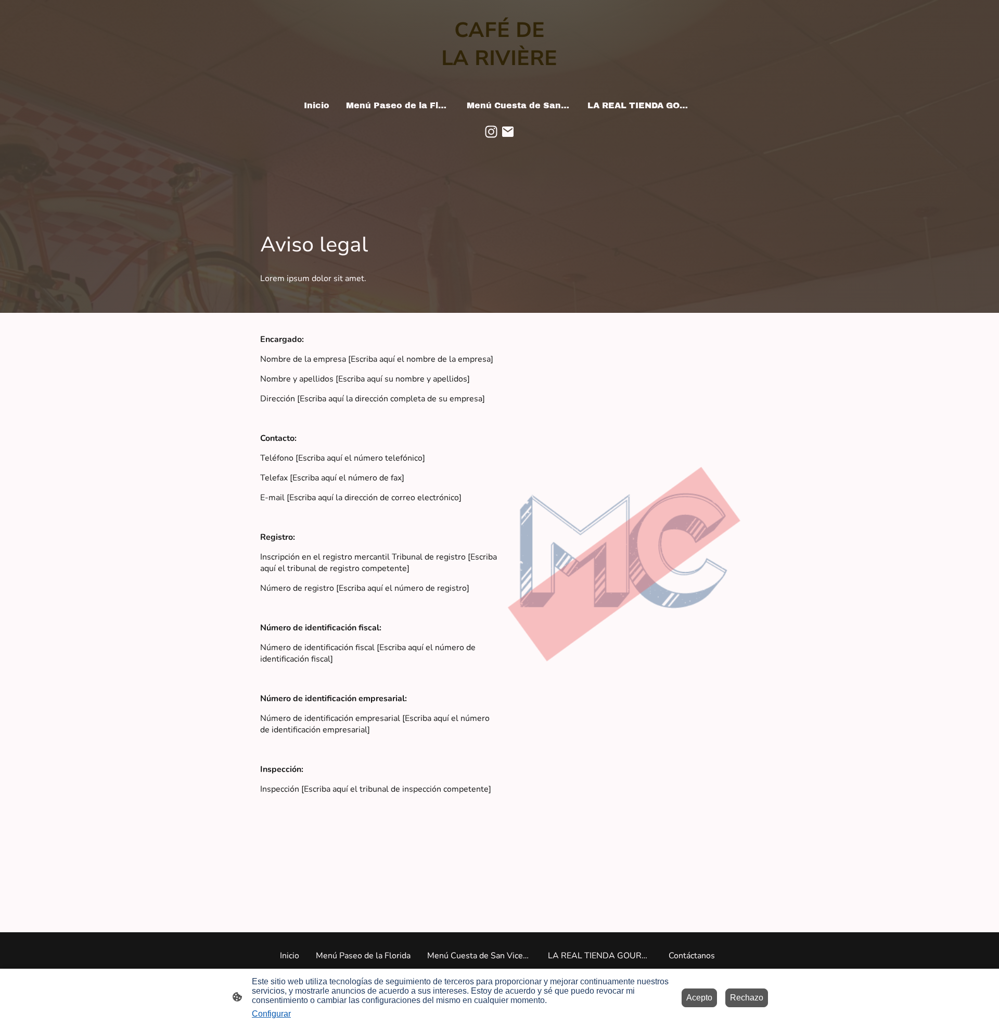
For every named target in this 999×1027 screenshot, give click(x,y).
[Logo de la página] (499, 82)
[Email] (508, 131)
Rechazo (746, 997)
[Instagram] (491, 131)
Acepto (699, 997)
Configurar (271, 1013)
